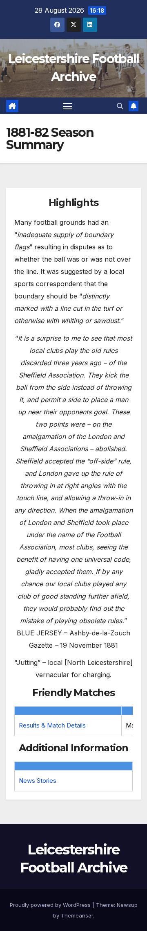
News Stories (37, 780)
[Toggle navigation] (68, 106)
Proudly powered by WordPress (51, 905)
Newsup (127, 905)
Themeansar (77, 915)
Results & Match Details (52, 725)
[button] (120, 106)
